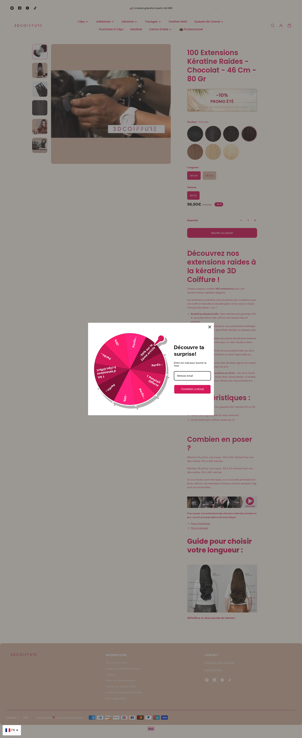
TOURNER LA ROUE (192, 389)
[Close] (210, 327)
